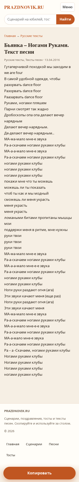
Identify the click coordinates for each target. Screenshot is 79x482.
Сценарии (34, 444)
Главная (10, 36)
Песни (54, 444)
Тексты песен (34, 60)
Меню (67, 7)
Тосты (10, 455)
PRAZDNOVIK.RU (24, 7)
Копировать (39, 472)
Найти (65, 19)
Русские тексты (31, 36)
